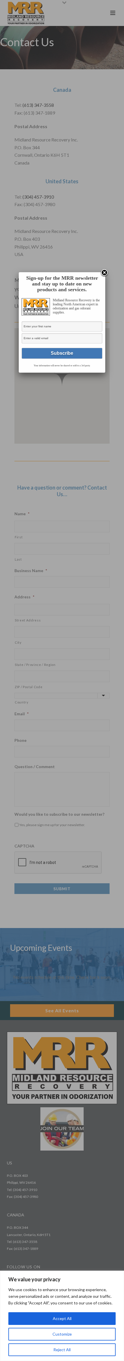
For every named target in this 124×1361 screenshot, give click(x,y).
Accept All (62, 1318)
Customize (62, 1334)
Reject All (62, 1349)
